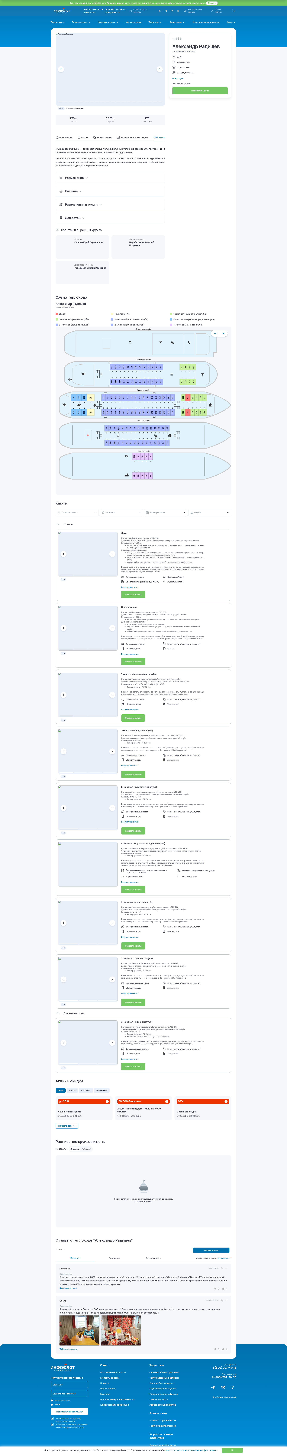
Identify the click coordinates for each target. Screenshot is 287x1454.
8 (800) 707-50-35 (115, 9)
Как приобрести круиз (161, 1383)
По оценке (114, 1258)
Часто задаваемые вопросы (164, 1377)
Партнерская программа (162, 1425)
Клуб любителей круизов (162, 1388)
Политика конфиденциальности (117, 1399)
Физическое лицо (62, 1400)
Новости (104, 1383)
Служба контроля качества (224, 1397)
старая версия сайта (194, 2)
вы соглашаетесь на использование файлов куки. (191, 1450)
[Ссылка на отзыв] (222, 1268)
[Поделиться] (226, 1268)
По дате (74, 1258)
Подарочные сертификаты (163, 1394)
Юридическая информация (114, 1404)
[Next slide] (160, 69)
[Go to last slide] (61, 69)
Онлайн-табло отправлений (164, 1372)
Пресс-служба (107, 1388)
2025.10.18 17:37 (212, 1300)
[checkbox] (52, 1418)
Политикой (71, 1424)
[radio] (52, 1400)
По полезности (153, 1258)
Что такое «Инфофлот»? (113, 1372)
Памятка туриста (158, 1399)
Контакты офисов (109, 1377)
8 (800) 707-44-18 (93, 9)
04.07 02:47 (214, 1268)
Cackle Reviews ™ (223, 1258)
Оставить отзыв (211, 1250)
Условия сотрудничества (162, 1420)
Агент (57, 1404)
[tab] (66, 772)
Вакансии (105, 1394)
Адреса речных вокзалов (162, 1404)
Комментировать (69, 1288)
